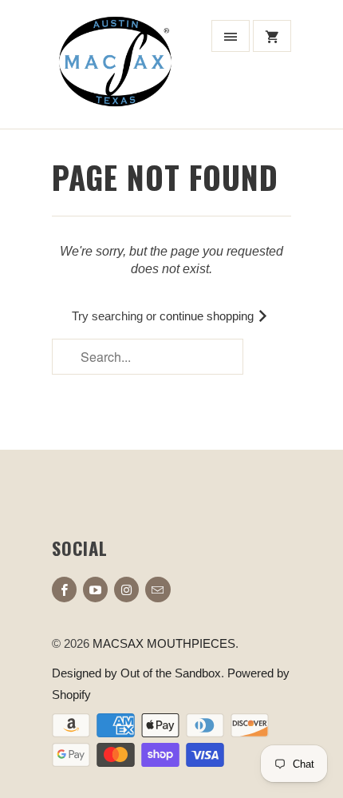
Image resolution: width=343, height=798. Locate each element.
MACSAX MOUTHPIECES (164, 643)
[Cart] (272, 36)
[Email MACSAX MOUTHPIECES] (157, 589)
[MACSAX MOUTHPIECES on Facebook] (64, 589)
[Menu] (230, 36)
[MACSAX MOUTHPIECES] (115, 70)
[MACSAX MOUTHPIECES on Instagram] (126, 589)
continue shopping (208, 316)
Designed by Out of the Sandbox (136, 673)
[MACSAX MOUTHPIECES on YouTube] (95, 589)
